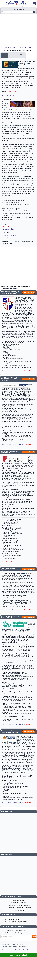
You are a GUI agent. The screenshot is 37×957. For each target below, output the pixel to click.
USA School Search (18, 910)
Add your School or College (14, 933)
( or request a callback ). (10, 95)
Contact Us (6, 227)
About (3, 370)
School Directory (18, 900)
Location (6, 237)
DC (30, 47)
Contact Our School (18, 955)
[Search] (34, 12)
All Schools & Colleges (18, 902)
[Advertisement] (18, 29)
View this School (28, 292)
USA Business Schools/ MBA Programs (18, 907)
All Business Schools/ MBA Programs (18, 905)
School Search (5, 47)
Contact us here (12, 91)
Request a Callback (9, 229)
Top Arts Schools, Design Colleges (16, 922)
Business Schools (17, 47)
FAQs (7, 949)
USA (26, 47)
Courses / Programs (9, 235)
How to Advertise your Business (15, 930)
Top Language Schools (12, 919)
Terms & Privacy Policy (16, 949)
